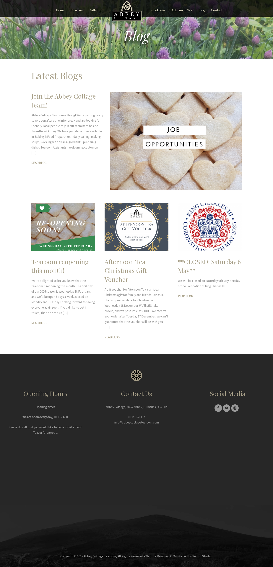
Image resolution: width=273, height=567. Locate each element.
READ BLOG (38, 163)
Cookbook (158, 10)
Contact (216, 10)
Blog (202, 10)
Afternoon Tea (182, 10)
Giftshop (96, 10)
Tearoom (77, 10)
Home (60, 10)
